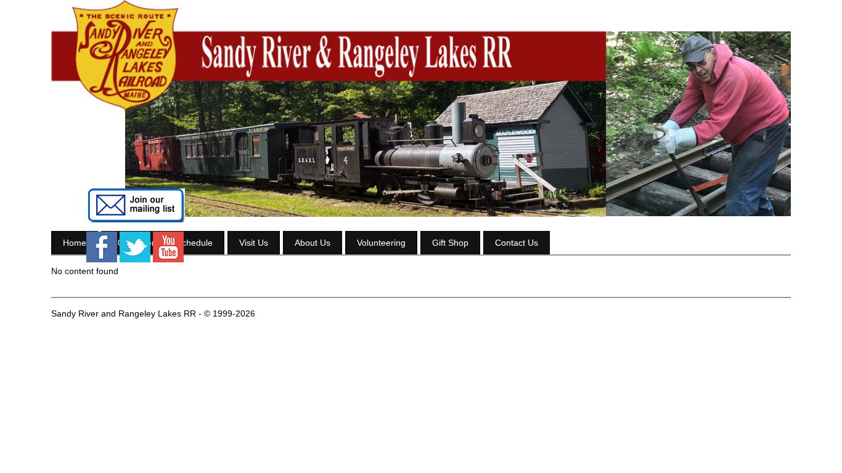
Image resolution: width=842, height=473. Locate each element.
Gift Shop (450, 243)
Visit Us (253, 243)
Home (74, 243)
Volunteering (381, 243)
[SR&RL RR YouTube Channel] (168, 259)
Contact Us (516, 243)
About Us (312, 243)
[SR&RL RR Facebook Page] (101, 259)
